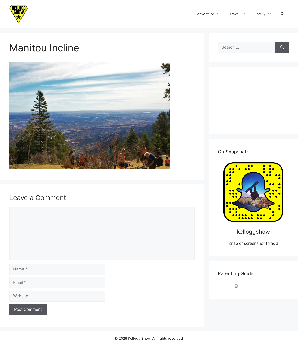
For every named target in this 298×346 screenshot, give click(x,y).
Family (260, 14)
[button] (282, 14)
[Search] (282, 47)
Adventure (205, 14)
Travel (234, 14)
